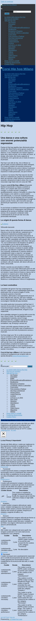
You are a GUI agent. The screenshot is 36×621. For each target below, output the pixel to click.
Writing (10, 59)
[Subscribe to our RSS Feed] (12, 361)
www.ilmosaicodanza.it (20, 356)
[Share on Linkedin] (16, 132)
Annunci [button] (3, 514)
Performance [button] (5, 479)
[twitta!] (5, 132)
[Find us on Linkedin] (9, 361)
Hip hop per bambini (11, 19)
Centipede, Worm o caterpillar (18, 33)
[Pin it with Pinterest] (12, 132)
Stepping (11, 48)
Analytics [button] (4, 501)
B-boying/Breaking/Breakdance (19, 27)
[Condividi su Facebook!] (2, 132)
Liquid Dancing (13, 41)
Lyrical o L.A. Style (14, 45)
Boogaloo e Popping (15, 31)
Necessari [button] (4, 552)
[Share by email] (20, 132)
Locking (11, 43)
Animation (11, 24)
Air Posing (12, 22)
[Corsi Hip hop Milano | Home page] (9, 5)
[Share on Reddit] (9, 132)
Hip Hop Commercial (15, 38)
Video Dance (12, 55)
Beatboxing (12, 29)
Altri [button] (2, 526)
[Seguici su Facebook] (2, 361)
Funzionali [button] (4, 467)
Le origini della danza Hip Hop (15, 17)
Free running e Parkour (16, 36)
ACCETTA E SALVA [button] (8, 617)
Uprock (10, 54)
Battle (10, 26)
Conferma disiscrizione (12, 62)
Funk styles (12, 34)
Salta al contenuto (7, 1)
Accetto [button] (13, 430)
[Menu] (1, 8)
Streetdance (12, 50)
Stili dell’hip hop (10, 20)
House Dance (13, 40)
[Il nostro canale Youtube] (16, 361)
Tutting (10, 52)
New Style (11, 47)
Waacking (11, 57)
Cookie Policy (9, 64)
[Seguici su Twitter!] (5, 361)
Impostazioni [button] (5, 430)
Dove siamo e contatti (12, 61)
